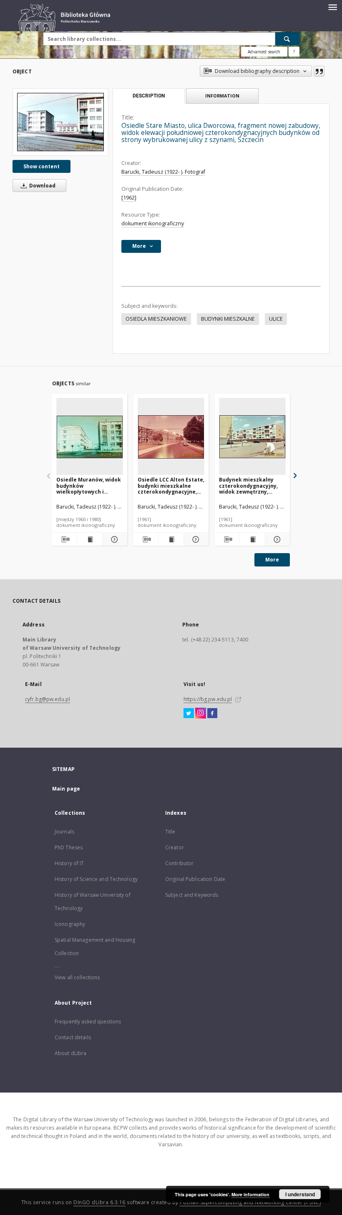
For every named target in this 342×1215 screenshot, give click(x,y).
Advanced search (264, 52)
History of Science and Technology (96, 879)
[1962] (128, 197)
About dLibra (70, 1053)
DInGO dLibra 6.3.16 (99, 1202)
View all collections (77, 977)
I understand (300, 1194)
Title (170, 831)
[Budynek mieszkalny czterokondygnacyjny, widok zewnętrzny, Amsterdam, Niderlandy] (252, 436)
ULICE (276, 318)
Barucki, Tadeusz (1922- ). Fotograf (163, 171)
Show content (41, 166)
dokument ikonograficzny (152, 223)
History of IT (69, 863)
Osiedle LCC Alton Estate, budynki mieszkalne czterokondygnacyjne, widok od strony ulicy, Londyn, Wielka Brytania (171, 485)
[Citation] (319, 71)
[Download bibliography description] (64, 539)
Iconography (70, 924)
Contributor (179, 863)
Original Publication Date (195, 879)
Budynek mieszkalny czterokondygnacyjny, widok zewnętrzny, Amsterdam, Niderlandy (250, 485)
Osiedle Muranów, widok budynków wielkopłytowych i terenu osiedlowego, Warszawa (88, 485)
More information (250, 1194)
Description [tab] (149, 96)
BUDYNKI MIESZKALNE (228, 318)
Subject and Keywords (191, 894)
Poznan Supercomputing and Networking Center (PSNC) (250, 1202)
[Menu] (332, 6)
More (272, 559)
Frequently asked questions (88, 1021)
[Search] (287, 38)
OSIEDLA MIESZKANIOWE (156, 318)
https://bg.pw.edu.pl (208, 699)
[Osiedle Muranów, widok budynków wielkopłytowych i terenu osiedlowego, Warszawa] (90, 436)
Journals (64, 831)
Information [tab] (222, 95)
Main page (66, 788)
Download (41, 185)
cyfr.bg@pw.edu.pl (47, 699)
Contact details (73, 1037)
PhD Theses (69, 847)
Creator (174, 847)
